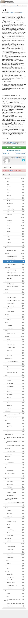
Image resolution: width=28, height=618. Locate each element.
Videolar (14, 571)
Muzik (15, 527)
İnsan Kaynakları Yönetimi (15, 361)
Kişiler (14, 375)
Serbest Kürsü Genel (15, 530)
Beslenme (15, 510)
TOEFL (15, 353)
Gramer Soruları (15, 342)
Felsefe (14, 281)
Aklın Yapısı (15, 487)
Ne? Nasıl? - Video (15, 582)
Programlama (15, 203)
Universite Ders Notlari (15, 250)
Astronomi (15, 220)
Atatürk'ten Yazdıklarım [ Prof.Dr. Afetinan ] (13, 438)
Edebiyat (10, 6)
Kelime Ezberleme (15, 347)
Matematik (14, 448)
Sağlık (14, 507)
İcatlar (15, 236)
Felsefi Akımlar (15, 283)
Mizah (15, 524)
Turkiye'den (15, 319)
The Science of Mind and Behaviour (15, 502)
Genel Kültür (15, 426)
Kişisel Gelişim (14, 411)
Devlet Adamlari (15, 386)
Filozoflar (15, 389)
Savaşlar (15, 554)
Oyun (14, 467)
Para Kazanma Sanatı (14, 473)
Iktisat (14, 330)
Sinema (15, 431)
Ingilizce (14, 336)
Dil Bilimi (15, 423)
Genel (14, 292)
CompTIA (15, 187)
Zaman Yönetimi (15, 606)
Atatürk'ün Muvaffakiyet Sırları (15, 445)
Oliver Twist (6, 153)
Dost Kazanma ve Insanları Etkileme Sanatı (13, 414)
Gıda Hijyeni (15, 516)
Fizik (15, 234)
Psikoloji (14, 478)
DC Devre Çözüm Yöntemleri (15, 272)
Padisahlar (15, 400)
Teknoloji (14, 560)
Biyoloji (15, 225)
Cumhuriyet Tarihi (15, 546)
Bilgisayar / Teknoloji (15, 521)
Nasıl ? (15, 200)
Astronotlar (15, 377)
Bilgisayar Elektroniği (15, 270)
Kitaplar (15, 429)
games (14, 289)
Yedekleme (15, 214)
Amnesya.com (15, 470)
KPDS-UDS (15, 350)
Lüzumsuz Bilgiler (15, 303)
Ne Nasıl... (14, 459)
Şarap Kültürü (15, 308)
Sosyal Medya (14, 538)
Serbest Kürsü (14, 518)
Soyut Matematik (15, 453)
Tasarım (15, 206)
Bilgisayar (14, 178)
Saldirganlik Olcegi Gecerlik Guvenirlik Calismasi (13, 499)
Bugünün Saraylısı (20, 153)
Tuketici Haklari (15, 328)
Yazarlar (15, 408)
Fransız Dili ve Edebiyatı (15, 256)
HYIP (15, 476)
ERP (15, 192)
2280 (16, 158)
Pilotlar (15, 402)
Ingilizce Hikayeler (15, 344)
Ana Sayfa (4, 6)
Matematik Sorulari (15, 451)
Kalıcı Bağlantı (15, 143)
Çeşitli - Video (15, 574)
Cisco (15, 184)
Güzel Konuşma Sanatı (15, 418)
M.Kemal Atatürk (14, 434)
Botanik (15, 228)
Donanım (15, 189)
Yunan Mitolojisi (15, 557)
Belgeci (21, 12)
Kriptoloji (15, 242)
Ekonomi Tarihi (15, 549)
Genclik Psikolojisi (15, 495)
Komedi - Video (15, 579)
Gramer (15, 339)
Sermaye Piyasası (15, 333)
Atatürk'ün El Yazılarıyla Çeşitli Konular (13, 442)
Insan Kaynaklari (14, 358)
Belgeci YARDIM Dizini (15, 297)
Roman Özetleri (17, 6)
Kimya (15, 239)
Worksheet (15, 355)
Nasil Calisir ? (15, 278)
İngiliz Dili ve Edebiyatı (15, 258)
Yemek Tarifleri (15, 462)
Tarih (14, 543)
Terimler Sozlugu (15, 209)
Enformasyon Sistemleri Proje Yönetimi (13, 600)
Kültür (14, 420)
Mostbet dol (14, 456)
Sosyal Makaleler (15, 311)
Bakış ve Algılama (15, 489)
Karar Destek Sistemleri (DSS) (15, 300)
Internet (14, 364)
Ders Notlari (14, 247)
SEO (15, 369)
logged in (11, 170)
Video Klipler (15, 588)
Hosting (15, 366)
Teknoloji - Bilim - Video (15, 585)
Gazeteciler (15, 391)
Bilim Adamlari (15, 383)
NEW (14, 465)
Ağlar (15, 181)
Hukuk (14, 322)
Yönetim (14, 596)
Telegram (15, 541)
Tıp (14, 566)
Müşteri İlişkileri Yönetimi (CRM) (15, 603)
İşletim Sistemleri (15, 198)
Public (14, 505)
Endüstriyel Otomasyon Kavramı (15, 275)
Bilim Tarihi (15, 223)
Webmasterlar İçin (15, 211)
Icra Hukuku (15, 325)
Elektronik (14, 267)
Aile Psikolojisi (15, 484)
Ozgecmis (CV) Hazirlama (15, 306)
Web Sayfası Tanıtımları (15, 372)
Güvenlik (15, 195)
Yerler (14, 590)
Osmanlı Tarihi (15, 552)
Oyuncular (15, 397)
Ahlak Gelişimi (15, 481)
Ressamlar (15, 405)
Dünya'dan (15, 317)
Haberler (14, 314)
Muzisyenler (15, 394)
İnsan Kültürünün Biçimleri (15, 286)
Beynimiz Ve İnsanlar (15, 492)
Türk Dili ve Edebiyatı (15, 264)
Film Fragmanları (15, 577)
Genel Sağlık (15, 513)
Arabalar (15, 294)
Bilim (14, 217)
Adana (15, 593)
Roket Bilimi (15, 245)
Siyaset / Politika (15, 535)
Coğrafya (15, 231)
